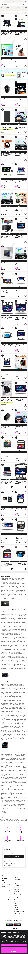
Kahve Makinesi (17, 913)
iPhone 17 (16, 899)
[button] (7, 56)
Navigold (25, 819)
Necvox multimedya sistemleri (7, 737)
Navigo (3, 822)
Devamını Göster (3, 823)
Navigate (20, 822)
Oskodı (6, 822)
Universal (8, 820)
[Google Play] (10, 924)
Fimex (19, 820)
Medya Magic (25, 822)
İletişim (3, 875)
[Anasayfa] (1, 7)
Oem (12, 820)
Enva (1, 822)
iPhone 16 (16, 903)
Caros (14, 820)
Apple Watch (16, 883)
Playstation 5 (16, 881)
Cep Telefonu (17, 891)
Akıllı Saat (16, 877)
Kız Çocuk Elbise (17, 897)
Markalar (4, 873)
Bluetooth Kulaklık (17, 885)
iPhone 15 (16, 896)
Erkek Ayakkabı (17, 887)
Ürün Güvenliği (5, 892)
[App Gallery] (17, 924)
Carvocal (20, 12)
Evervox (17, 819)
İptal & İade (4, 886)
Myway (15, 819)
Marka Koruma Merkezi (7, 871)
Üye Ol (3, 880)
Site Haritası (4, 894)
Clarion (1, 820)
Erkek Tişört (16, 889)
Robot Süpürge (17, 873)
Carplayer (16, 822)
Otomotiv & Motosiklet (8, 7)
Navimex (3, 12)
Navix (17, 820)
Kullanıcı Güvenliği (6, 890)
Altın (15, 871)
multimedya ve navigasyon (6, 597)
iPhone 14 (16, 875)
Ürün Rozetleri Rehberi (7, 897)
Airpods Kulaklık (17, 879)
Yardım (3, 882)
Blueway (21, 819)
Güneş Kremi (16, 909)
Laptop (15, 905)
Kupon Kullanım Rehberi (7, 896)
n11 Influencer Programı (7, 899)
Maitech (22, 820)
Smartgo (4, 820)
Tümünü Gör (23, 70)
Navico (13, 822)
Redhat (25, 820)
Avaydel (9, 822)
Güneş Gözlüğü (17, 901)
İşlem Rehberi (5, 888)
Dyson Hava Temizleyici (19, 911)
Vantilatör (16, 907)
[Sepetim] (25, 1)
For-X (9, 12)
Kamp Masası (17, 915)
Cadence (14, 12)
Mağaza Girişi (14, 853)
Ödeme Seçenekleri (6, 884)
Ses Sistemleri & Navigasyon (18, 7)
